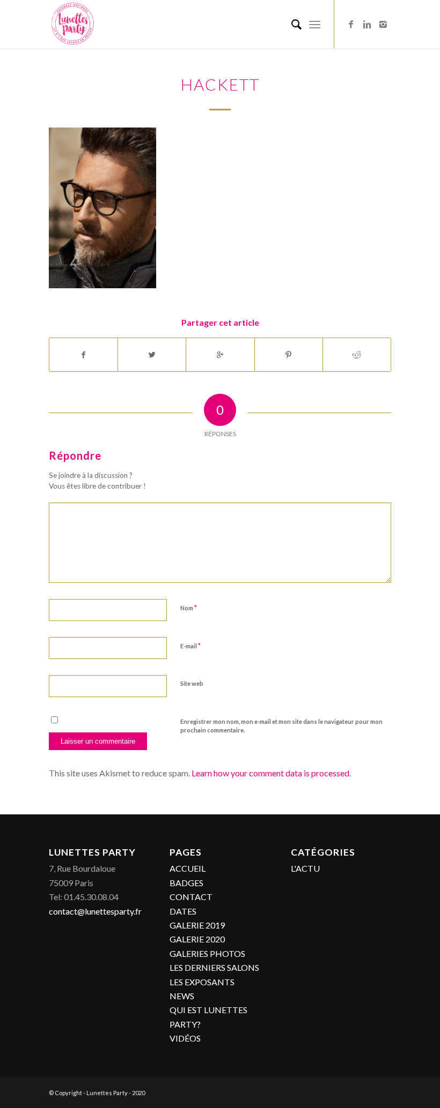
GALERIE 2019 (197, 925)
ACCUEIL (188, 868)
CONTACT (191, 897)
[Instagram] (383, 24)
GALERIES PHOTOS (207, 953)
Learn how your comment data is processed (270, 773)
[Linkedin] (367, 24)
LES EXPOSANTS (202, 982)
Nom (188, 607)
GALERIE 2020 (197, 939)
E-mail (190, 645)
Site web (191, 683)
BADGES (186, 883)
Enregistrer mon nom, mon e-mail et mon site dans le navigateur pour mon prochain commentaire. (281, 726)
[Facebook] (351, 24)
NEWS (182, 996)
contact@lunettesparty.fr (95, 911)
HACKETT (220, 84)
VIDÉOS (185, 1038)
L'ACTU (305, 868)
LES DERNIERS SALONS (214, 967)
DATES (183, 911)
